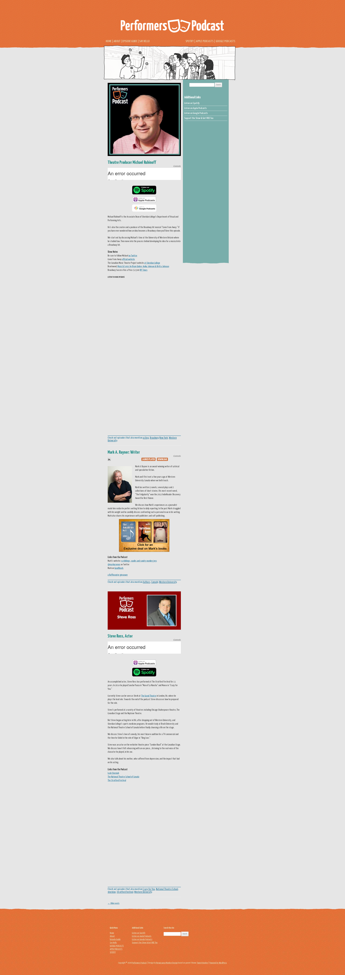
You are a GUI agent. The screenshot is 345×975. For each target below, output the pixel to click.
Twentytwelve (202, 963)
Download (162, 459)
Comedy (154, 582)
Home (108, 41)
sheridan (112, 892)
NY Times (143, 269)
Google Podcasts (225, 41)
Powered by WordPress (218, 963)
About (116, 41)
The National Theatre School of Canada (123, 776)
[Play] (109, 460)
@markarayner (114, 564)
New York (163, 438)
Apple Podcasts (204, 41)
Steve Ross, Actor (120, 635)
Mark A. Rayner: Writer (124, 452)
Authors (146, 582)
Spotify (190, 41)
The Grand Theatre (148, 695)
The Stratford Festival (117, 780)
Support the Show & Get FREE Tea (198, 118)
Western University (168, 582)
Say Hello (144, 41)
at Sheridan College (152, 262)
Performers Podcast (172, 26)
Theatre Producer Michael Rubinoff (132, 162)
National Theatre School (167, 889)
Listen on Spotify (192, 103)
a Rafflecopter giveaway (118, 574)
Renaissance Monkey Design (167, 963)
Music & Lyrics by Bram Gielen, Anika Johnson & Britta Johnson (143, 266)
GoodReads (119, 567)
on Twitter (133, 255)
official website (128, 259)
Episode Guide (130, 41)
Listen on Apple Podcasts (195, 108)
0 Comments (177, 166)
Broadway (154, 438)
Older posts (114, 903)
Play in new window (148, 459)
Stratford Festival (125, 892)
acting (146, 438)
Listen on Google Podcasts (196, 113)
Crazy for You (149, 889)
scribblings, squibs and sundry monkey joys (139, 560)
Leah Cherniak (113, 772)
